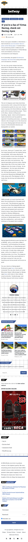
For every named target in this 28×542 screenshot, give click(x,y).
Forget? (24, 514)
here (12, 268)
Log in (4, 441)
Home (4, 532)
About (24, 532)
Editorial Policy (14, 534)
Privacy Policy (11, 532)
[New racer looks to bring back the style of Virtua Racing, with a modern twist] (21, 345)
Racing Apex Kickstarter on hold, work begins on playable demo (20, 335)
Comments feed (7, 447)
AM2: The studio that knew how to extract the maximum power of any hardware (7, 335)
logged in (10, 366)
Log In (14, 522)
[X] (13, 315)
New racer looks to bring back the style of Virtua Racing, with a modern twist (20, 352)
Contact (18, 532)
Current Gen (5, 19)
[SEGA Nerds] (4, 3)
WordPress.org (6, 451)
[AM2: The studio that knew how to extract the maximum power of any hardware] (7, 328)
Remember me (6, 518)
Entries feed (6, 444)
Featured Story (14, 19)
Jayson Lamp (7, 34)
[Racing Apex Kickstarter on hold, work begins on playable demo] (21, 328)
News (21, 19)
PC (3, 21)
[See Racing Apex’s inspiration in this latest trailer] (7, 345)
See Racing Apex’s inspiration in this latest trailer (6, 351)
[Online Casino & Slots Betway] (14, 11)
